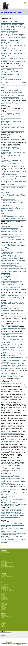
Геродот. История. (6, 342)
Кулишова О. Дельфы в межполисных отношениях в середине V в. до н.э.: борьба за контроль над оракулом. (13, 268)
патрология (4, 586)
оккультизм (4, 585)
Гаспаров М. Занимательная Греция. (11, 468)
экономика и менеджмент (7, 568)
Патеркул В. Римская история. (9, 21)
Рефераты (3, 623)
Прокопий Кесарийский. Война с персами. (12, 258)
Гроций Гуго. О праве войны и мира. (10, 113)
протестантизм (4, 599)
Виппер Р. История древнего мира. (10, 74)
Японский (3, 607)
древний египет (5, 509)
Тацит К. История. (5, 273)
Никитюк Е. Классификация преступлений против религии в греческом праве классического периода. (12, 204)
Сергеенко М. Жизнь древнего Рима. (11, 287)
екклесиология (4, 583)
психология (4, 563)
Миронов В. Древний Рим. (8, 48)
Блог (2, 621)
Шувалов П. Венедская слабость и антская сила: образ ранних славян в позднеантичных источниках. (13, 304)
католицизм (4, 597)
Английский (4, 603)
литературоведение (5, 558)
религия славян (8, 515)
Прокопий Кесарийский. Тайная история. (12, 255)
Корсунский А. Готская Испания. (9, 228)
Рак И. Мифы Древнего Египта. (9, 31)
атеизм (3, 594)
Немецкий (3, 605)
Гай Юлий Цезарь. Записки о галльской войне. (13, 186)
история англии (11, 510)
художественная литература (7, 566)
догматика (3, 581)
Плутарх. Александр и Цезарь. (9, 501)
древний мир (13, 509)
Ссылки (3, 624)
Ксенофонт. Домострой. (7, 179)
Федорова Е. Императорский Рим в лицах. (12, 131)
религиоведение (5, 587)
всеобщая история (5, 552)
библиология (4, 577)
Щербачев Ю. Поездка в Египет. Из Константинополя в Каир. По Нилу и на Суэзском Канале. (11, 42)
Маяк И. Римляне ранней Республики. (11, 89)
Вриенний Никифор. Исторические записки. (12, 166)
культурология (4, 556)
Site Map (3, 626)
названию (13, 19)
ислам (2, 595)
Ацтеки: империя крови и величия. (10, 97)
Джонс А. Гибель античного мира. (10, 471)
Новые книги (4, 614)
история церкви (5, 584)
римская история (17, 515)
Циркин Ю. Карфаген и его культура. (10, 145)
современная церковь (6, 589)
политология (4, 561)
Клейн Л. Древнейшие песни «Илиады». (11, 121)
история (18, 12)
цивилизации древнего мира (12, 517)
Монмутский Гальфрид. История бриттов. (12, 226)
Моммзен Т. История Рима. (8, 383)
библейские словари (6, 578)
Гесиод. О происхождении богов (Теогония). (12, 216)
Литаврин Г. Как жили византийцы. (10, 489)
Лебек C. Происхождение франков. (10, 224)
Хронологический (5, 616)
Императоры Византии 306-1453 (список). (12, 234)
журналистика (4, 553)
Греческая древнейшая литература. (10, 470)
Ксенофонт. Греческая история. (9, 277)
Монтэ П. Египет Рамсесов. (8, 195)
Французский (4, 604)
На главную (4, 551)
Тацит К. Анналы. (5, 334)
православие (4, 598)
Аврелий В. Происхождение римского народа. (13, 328)
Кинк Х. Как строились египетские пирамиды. (13, 34)
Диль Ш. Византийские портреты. (10, 329)
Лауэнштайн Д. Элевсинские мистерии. (11, 106)
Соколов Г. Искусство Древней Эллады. (11, 344)
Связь (2, 625)
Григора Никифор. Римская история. (10, 200)
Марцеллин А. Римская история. (9, 316)
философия (4, 565)
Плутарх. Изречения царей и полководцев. (12, 194)
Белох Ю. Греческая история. (9, 72)
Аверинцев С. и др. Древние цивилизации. (12, 61)
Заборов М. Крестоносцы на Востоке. (11, 475)
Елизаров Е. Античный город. (9, 284)
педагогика (3, 560)
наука (2, 559)
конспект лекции (8, 512)
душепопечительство (6, 582)
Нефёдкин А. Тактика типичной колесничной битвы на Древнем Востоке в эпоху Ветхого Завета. (13, 127)
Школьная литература (6, 567)
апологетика (4, 575)
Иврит (2, 606)
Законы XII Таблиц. (6, 373)
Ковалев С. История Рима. (8, 199)
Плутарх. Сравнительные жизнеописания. (12, 341)
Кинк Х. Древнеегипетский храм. (9, 32)
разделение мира (9, 513)
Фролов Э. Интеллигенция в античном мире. (13, 363)
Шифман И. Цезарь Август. (8, 95)
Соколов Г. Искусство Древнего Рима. (11, 345)
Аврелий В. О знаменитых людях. (10, 325)
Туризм (3, 622)
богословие (4, 579)
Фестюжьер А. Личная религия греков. (11, 26)
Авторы (3, 617)
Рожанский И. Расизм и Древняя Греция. (12, 71)
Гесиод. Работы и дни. (7, 215)
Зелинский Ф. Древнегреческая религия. (11, 347)
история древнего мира (6, 555)
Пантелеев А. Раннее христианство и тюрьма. (13, 499)
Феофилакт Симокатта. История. (9, 274)
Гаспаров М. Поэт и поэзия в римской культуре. (13, 365)
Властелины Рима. (6, 279)
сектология (4, 588)
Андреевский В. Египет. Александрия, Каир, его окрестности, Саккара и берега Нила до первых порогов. (13, 37)
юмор (2, 569)
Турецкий (3, 608)
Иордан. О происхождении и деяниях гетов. (12, 207)
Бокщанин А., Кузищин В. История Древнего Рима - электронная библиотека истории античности (13, 541)
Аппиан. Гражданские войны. (9, 168)
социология (4, 564)
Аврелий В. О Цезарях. (7, 313)
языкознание (4, 570)
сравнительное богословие (7, 590)
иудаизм (3, 596)
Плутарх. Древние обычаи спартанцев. (11, 155)
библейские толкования (7, 576)
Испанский (3, 609)
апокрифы (3, 574)
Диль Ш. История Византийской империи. (12, 339)
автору (8, 19)
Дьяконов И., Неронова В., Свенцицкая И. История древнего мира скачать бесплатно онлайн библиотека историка (12, 530)
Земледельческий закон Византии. (10, 139)
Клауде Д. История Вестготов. (9, 174)
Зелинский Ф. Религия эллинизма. (10, 476)
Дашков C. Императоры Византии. (10, 176)
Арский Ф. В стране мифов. (8, 142)
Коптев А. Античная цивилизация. (10, 147)
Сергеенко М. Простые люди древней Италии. (13, 289)
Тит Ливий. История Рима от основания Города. (14, 271)
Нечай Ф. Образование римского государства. (13, 90)
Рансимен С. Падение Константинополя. (12, 502)
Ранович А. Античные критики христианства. (13, 290)
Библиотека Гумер (7, 12)
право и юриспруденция (7, 562)
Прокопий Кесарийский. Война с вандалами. (13, 257)
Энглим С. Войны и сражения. (9, 56)
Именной (3, 615)
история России (5, 554)
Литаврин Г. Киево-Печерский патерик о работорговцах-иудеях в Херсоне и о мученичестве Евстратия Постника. (11, 231)
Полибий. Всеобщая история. (9, 276)
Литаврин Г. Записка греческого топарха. (12, 333)
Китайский (3, 610)
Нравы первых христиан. (7, 349)
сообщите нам (19, 644)
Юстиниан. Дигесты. (6, 136)
